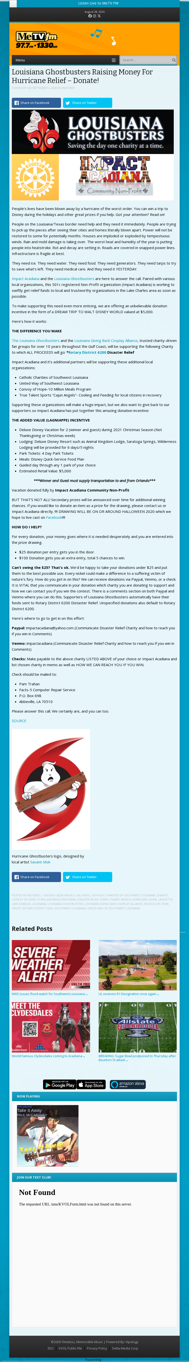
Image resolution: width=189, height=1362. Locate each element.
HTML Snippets (75, 1360)
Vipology (132, 1342)
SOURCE (19, 720)
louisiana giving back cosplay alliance (114, 904)
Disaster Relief (87, 899)
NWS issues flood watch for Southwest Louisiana (50, 994)
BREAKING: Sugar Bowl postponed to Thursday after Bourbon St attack (137, 1058)
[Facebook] (90, 16)
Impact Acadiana (25, 278)
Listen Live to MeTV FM (98, 2)
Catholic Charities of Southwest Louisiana (123, 895)
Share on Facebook (34, 102)
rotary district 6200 (38, 908)
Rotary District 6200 (87, 352)
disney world (121, 899)
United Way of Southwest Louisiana (113, 908)
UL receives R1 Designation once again (129, 994)
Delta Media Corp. (125, 1348)
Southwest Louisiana (70, 908)
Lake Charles (21, 904)
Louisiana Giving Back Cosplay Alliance (106, 340)
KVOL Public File (70, 1348)
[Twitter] (99, 16)
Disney (104, 899)
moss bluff (152, 904)
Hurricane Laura (144, 899)
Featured (68, 88)
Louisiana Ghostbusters (74, 278)
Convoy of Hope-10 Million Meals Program (44, 899)
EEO (51, 1348)
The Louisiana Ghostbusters (36, 340)
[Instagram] (94, 16)
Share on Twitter (84, 102)
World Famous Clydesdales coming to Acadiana (48, 1056)
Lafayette (165, 899)
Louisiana (39, 904)
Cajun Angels (65, 895)
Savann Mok (40, 861)
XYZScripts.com (114, 1360)
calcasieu (83, 895)
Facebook (54, 517)
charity (162, 895)
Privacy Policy (97, 1348)
